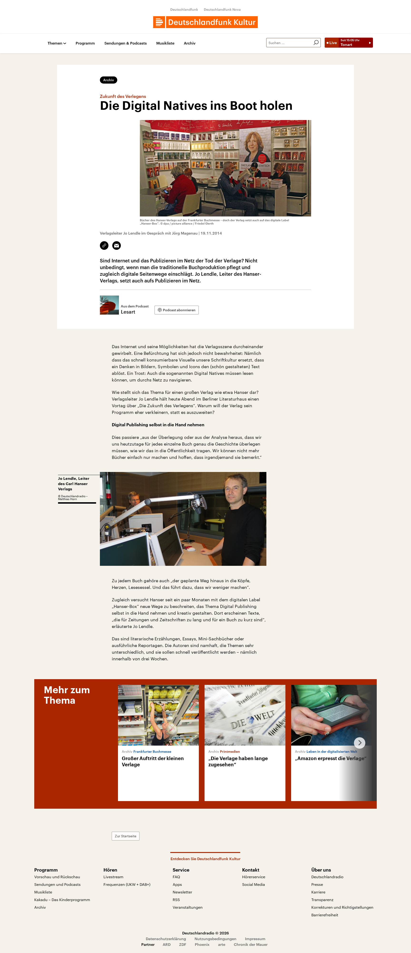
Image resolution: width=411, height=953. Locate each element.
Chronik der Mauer (251, 944)
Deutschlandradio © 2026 (205, 933)
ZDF (182, 944)
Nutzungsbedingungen (215, 938)
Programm (85, 43)
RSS (176, 899)
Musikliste (165, 43)
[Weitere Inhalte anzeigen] (358, 743)
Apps (177, 884)
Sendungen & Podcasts (125, 43)
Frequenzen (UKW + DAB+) (126, 884)
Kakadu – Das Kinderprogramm (62, 899)
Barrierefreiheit (324, 915)
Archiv (190, 43)
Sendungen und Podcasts (57, 884)
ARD (167, 944)
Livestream (113, 876)
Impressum (255, 938)
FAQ (176, 876)
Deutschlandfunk (184, 9)
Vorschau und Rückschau (57, 876)
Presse (317, 884)
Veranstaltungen (188, 907)
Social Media (253, 884)
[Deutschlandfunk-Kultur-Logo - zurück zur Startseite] (205, 22)
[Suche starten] (316, 42)
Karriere (318, 892)
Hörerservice (253, 876)
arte (221, 944)
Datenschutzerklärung (166, 938)
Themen (55, 43)
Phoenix (202, 944)
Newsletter (182, 892)
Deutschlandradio (327, 876)
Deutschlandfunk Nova (222, 9)
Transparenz (322, 899)
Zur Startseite (125, 836)
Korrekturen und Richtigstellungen (342, 907)
